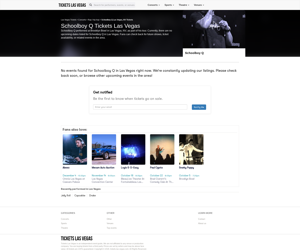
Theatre (183, 5)
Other (109, 219)
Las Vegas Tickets (68, 20)
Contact (201, 219)
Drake (92, 195)
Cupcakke (79, 195)
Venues (198, 5)
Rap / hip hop (93, 20)
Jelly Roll (65, 195)
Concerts (153, 5)
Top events (112, 228)
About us (202, 223)
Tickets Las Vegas (76, 238)
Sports (168, 5)
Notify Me (199, 107)
